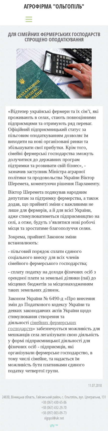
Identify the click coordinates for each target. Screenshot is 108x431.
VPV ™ (54, 425)
